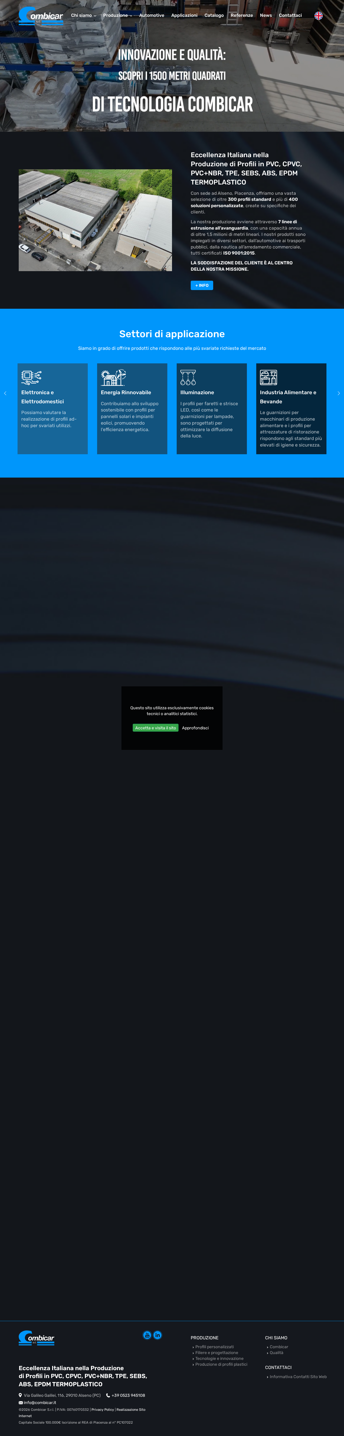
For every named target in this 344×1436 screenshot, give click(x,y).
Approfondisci (195, 728)
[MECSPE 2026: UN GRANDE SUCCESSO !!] (90, 804)
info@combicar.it (40, 1402)
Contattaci (278, 1367)
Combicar (279, 1346)
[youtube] (147, 1335)
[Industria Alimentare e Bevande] (211, 377)
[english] (318, 16)
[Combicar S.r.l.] (41, 16)
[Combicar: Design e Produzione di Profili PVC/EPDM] (95, 220)
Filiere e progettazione (231, 1118)
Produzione (205, 1337)
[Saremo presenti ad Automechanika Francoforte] (253, 664)
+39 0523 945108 (128, 1395)
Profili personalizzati (64, 1048)
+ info (202, 285)
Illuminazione (118, 392)
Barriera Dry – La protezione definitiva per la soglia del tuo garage (242, 936)
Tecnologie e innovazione (219, 1358)
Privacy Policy (102, 1410)
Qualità (276, 1352)
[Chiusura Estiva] (90, 594)
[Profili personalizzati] (90, 996)
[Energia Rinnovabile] (52, 377)
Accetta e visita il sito (155, 728)
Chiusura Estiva (56, 646)
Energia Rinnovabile (46, 392)
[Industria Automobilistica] (291, 377)
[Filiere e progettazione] (253, 1066)
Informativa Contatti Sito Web (298, 1376)
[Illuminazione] (132, 377)
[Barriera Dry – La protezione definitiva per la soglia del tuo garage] (253, 874)
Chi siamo (276, 1337)
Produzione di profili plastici (221, 1364)
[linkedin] (157, 1335)
